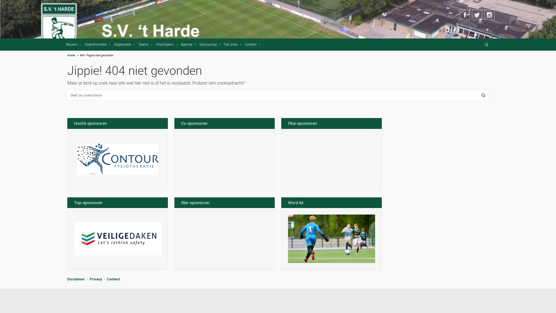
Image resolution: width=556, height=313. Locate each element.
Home (71, 55)
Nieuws (71, 44)
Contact (250, 44)
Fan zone (231, 44)
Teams (143, 44)
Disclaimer (76, 279)
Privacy (96, 279)
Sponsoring (208, 44)
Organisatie (122, 44)
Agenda (186, 44)
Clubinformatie (95, 44)
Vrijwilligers (165, 44)
